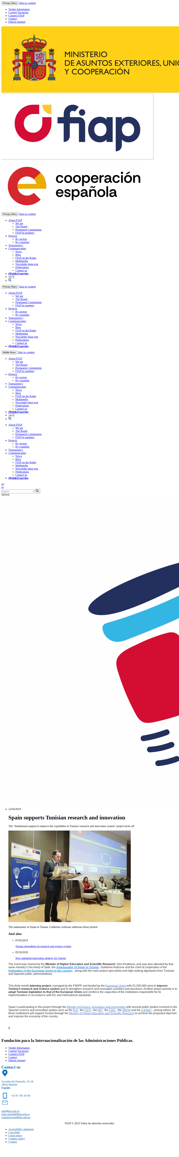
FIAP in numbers (24, 232)
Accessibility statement (21, 1129)
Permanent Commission (28, 229)
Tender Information (19, 9)
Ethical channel (16, 21)
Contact (12, 18)
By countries (22, 242)
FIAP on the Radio (25, 257)
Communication (17, 248)
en (2, 484)
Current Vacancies (18, 12)
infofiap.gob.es (10, 1111)
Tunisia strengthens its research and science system (43, 946)
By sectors (21, 239)
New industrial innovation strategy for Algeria (40, 958)
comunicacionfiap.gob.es (15, 1117)
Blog (18, 254)
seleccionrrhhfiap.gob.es (15, 1114)
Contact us (21, 270)
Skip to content (27, 3)
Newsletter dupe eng (26, 264)
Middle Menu (9, 352)
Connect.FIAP (16, 15)
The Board (21, 226)
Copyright (14, 1132)
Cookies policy (16, 1138)
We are (19, 223)
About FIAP (15, 220)
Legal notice (15, 1135)
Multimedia (21, 261)
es (2, 487)
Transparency (15, 245)
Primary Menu (10, 3)
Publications (22, 267)
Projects (12, 235)
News (18, 251)
